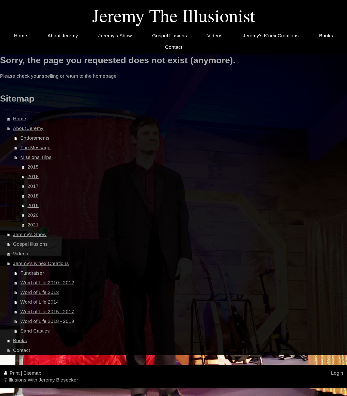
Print (14, 373)
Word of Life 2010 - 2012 (47, 282)
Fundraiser (32, 273)
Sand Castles (35, 331)
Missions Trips (36, 157)
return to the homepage (91, 76)
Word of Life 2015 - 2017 (47, 311)
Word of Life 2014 (39, 302)
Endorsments (35, 138)
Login (337, 373)
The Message (35, 147)
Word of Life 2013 (39, 292)
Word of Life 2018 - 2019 (47, 321)
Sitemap (32, 373)
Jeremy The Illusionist (173, 15)
